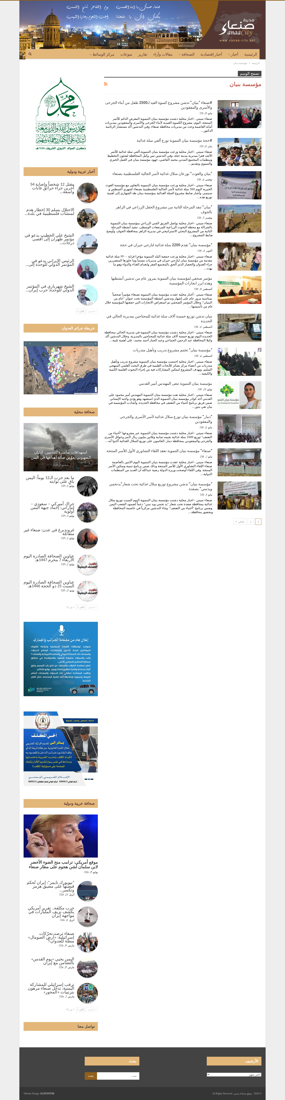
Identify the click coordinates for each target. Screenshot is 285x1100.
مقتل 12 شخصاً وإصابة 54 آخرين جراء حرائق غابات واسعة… (52, 188)
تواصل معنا (86, 1026)
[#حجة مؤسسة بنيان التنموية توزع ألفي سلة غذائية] (239, 152)
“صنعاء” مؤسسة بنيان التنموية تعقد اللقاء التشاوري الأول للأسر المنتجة (159, 451)
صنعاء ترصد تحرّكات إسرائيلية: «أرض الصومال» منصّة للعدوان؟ (51, 937)
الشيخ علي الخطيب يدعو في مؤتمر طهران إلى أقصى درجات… (49, 239)
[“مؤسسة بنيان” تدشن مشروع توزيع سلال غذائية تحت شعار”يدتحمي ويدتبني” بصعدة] (239, 496)
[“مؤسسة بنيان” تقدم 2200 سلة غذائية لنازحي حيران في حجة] (239, 256)
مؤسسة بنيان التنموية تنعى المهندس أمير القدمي (175, 383)
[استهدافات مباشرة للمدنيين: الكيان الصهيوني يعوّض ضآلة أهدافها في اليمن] (60, 447)
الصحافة (188, 54)
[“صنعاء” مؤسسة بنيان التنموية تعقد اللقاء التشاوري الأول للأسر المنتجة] (239, 462)
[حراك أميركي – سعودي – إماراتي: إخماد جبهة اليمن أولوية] (87, 512)
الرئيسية (250, 54)
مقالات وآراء (163, 54)
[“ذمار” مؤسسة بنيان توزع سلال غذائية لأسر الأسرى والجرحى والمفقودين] (239, 428)
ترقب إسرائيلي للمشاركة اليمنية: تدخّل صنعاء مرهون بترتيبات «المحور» (51, 988)
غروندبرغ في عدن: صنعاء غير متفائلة (49, 532)
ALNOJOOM (47, 1093)
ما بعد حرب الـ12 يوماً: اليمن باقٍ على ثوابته (50, 480)
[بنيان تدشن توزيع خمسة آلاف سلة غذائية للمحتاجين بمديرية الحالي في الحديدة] (239, 328)
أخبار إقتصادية (211, 54)
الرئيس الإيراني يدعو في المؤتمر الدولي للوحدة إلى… (50, 263)
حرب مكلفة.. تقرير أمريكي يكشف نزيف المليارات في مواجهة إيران (51, 912)
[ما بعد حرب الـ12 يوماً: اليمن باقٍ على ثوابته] (87, 486)
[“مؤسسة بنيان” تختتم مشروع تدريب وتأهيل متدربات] (239, 362)
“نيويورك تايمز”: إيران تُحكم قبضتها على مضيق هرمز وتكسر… (50, 886)
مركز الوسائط (103, 54)
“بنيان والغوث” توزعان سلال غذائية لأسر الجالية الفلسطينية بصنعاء (162, 173)
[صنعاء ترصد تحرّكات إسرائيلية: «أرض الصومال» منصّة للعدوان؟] (87, 942)
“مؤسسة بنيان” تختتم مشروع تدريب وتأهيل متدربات (172, 350)
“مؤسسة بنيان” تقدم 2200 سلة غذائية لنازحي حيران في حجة (166, 245)
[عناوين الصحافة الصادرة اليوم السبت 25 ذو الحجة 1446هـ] (87, 591)
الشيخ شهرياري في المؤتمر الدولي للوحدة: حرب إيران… (50, 288)
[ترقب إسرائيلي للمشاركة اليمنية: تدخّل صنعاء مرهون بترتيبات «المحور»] (87, 993)
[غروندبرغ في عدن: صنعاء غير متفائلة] (87, 538)
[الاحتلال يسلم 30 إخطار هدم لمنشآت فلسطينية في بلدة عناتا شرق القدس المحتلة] (87, 218)
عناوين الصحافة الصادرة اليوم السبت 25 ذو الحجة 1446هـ (49, 584)
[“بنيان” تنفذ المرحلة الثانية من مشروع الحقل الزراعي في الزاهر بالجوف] (239, 219)
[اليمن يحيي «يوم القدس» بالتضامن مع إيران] (87, 967)
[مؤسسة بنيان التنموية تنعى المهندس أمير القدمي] (239, 395)
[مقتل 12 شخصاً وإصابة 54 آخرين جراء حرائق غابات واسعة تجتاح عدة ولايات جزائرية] (87, 193)
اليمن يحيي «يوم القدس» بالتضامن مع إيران (52, 961)
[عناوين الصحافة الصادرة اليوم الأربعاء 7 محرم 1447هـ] (87, 564)
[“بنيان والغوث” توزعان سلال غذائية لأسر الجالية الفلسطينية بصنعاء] (239, 185)
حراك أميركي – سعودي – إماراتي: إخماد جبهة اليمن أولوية (52, 508)
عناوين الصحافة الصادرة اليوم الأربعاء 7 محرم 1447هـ (49, 558)
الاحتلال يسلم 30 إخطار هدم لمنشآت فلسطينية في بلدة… (49, 212)
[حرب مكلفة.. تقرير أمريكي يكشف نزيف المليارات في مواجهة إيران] (87, 916)
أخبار (234, 54)
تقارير (142, 54)
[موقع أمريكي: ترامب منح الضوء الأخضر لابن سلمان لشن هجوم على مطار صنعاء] (61, 836)
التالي (240, 521)
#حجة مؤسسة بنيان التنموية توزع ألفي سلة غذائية (174, 140)
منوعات (126, 54)
